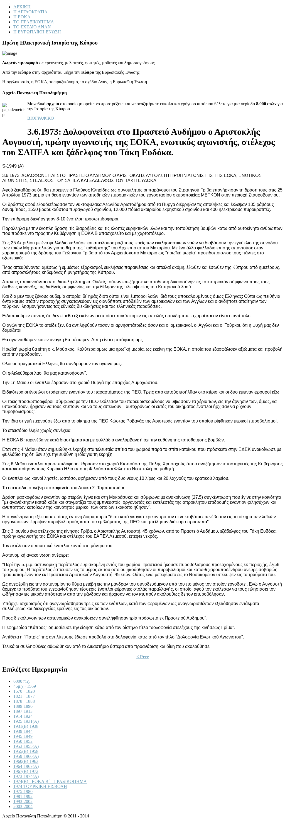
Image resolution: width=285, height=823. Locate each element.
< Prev (142, 656)
